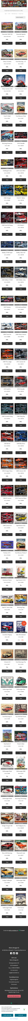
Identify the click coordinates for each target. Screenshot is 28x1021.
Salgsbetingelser (14, 979)
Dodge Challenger (7, 880)
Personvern (14, 984)
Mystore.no (23, 950)
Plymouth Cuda (21, 853)
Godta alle (20, 1015)
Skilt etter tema (14, 13)
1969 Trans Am (7, 334)
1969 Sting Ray (21, 416)
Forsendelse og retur (14, 982)
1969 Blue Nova (21, 443)
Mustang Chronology (20, 798)
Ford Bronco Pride (21, 116)
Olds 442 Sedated (21, 635)
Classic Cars (21, 13)
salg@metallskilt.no (14, 972)
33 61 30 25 (15, 970)
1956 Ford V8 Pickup (7, 225)
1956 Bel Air (7, 443)
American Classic (7, 580)
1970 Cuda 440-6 (20, 171)
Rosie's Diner (20, 744)
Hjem (6, 13)
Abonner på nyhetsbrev (14, 996)
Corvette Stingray (7, 635)
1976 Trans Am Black (20, 498)
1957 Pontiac (7, 307)
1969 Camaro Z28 (21, 471)
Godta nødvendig (7, 1015)
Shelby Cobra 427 (20, 252)
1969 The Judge (7, 362)
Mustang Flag (20, 607)
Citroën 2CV (7, 662)
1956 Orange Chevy (7, 471)
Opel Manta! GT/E (21, 580)
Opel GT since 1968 (7, 607)
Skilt (9, 13)
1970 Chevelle (20, 389)
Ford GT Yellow (21, 198)
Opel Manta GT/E (20, 525)
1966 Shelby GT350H (7, 280)
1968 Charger (7, 198)
